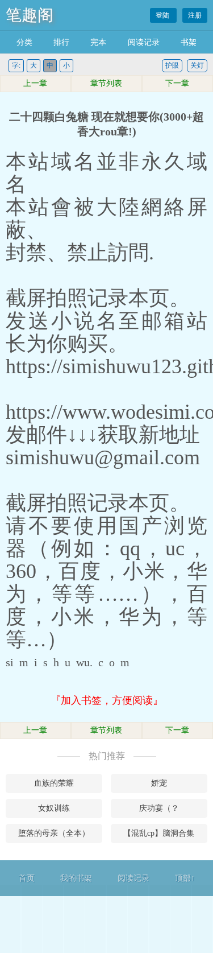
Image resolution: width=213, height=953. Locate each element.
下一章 (177, 83)
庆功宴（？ (159, 808)
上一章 (35, 83)
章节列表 (106, 83)
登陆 (163, 15)
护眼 (172, 65)
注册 (195, 15)
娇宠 (159, 783)
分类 (24, 42)
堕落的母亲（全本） (54, 833)
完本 (98, 42)
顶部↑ (185, 878)
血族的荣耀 (54, 783)
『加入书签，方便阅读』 (107, 700)
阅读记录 (144, 42)
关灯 (197, 65)
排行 (61, 42)
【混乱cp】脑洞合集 (158, 833)
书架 (189, 42)
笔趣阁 (29, 15)
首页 (27, 878)
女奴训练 (54, 808)
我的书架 (76, 878)
